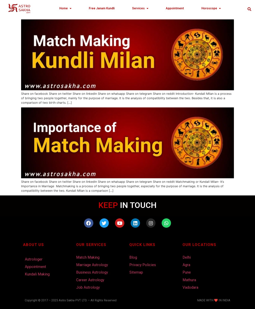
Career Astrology (90, 280)
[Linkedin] (135, 223)
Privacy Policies (142, 265)
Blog (133, 257)
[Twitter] (104, 223)
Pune (187, 272)
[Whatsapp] (166, 223)
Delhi (187, 257)
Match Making (87, 257)
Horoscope (209, 8)
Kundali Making (37, 274)
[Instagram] (151, 223)
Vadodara (190, 287)
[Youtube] (119, 223)
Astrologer (34, 259)
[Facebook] (88, 223)
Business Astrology (92, 272)
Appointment (175, 8)
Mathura (189, 280)
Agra (186, 265)
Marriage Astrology (92, 265)
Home (63, 8)
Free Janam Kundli (102, 8)
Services (138, 8)
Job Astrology (88, 287)
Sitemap (136, 272)
